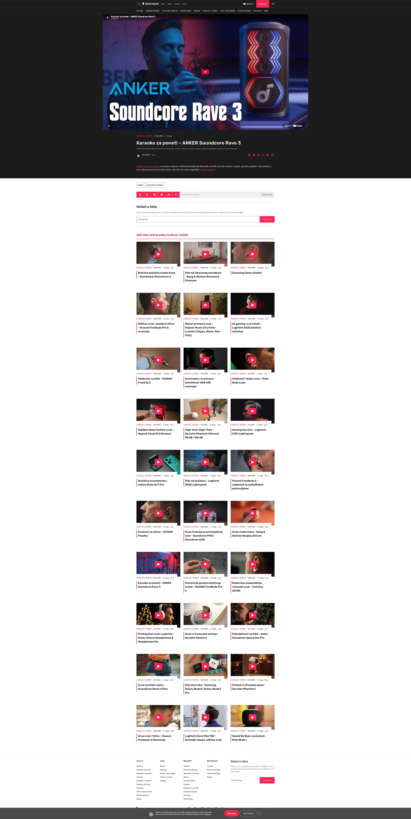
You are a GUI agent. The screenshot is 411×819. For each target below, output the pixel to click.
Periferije (257, 11)
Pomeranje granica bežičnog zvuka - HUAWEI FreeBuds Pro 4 (203, 586)
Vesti (163, 4)
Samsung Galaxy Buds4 (247, 272)
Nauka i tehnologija (167, 773)
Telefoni (139, 11)
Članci (170, 4)
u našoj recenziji (207, 170)
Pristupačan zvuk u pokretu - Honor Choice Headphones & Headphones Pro (156, 637)
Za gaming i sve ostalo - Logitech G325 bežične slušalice (247, 327)
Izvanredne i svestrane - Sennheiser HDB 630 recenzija (200, 382)
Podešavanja (248, 813)
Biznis (266, 11)
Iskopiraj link (267, 195)
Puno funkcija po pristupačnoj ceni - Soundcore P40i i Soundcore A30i (203, 535)
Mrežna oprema (142, 795)
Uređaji (163, 781)
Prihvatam (232, 813)
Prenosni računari (153, 11)
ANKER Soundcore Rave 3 (148, 166)
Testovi (177, 4)
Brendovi (262, 4)
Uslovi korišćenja (213, 773)
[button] (138, 4)
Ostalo (138, 799)
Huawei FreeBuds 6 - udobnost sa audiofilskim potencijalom (247, 484)
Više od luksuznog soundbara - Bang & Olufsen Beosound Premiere (203, 276)
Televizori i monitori (170, 11)
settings (208, 814)
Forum (184, 4)
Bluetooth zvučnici (155, 185)
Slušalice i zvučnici (210, 11)
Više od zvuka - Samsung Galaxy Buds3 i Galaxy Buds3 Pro (203, 689)
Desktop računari (244, 11)
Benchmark (188, 799)
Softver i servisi (166, 777)
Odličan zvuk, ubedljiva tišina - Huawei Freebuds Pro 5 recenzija (156, 327)
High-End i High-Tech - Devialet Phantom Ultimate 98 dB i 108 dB (202, 433)
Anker (140, 185)
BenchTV (249, 4)
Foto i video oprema (227, 11)
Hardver (197, 11)
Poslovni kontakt (213, 770)
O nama (210, 766)
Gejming (163, 770)
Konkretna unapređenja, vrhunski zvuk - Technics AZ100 (247, 586)
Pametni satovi (185, 11)
